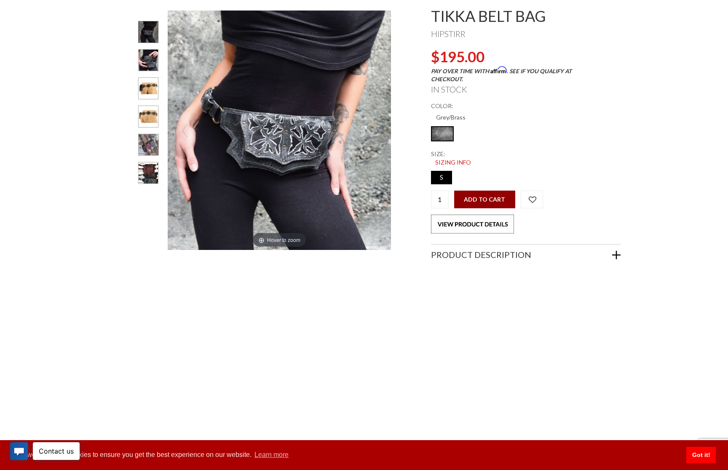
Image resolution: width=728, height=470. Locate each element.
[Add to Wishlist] (532, 199)
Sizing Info (453, 162)
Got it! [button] (701, 454)
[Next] (374, 130)
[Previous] (184, 130)
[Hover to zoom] (279, 129)
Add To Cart (484, 199)
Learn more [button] (271, 454)
